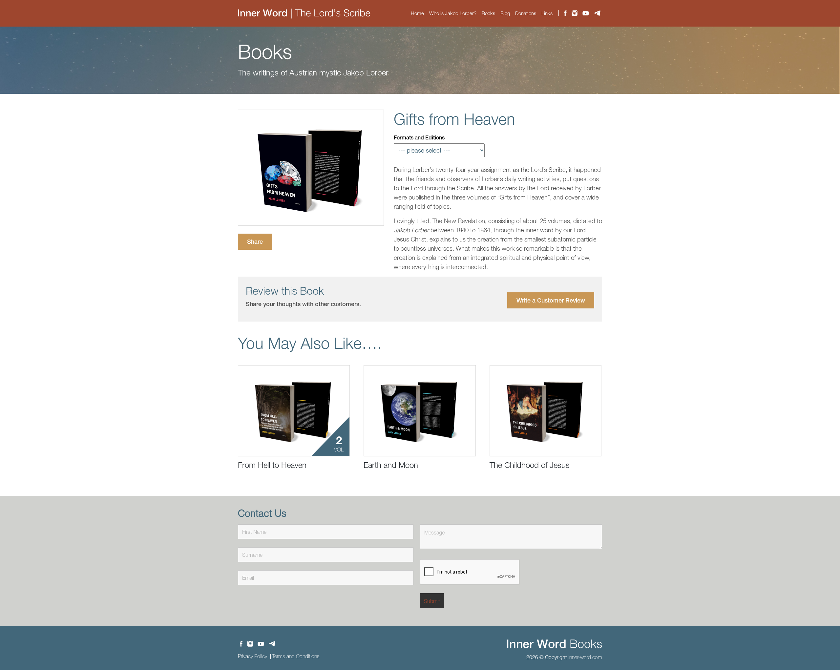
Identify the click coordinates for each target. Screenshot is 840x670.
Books (488, 13)
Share (255, 241)
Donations (525, 13)
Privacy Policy (252, 656)
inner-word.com (585, 657)
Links (547, 13)
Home (417, 13)
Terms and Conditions (296, 656)
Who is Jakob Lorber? (452, 13)
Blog (505, 13)
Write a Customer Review (550, 300)
